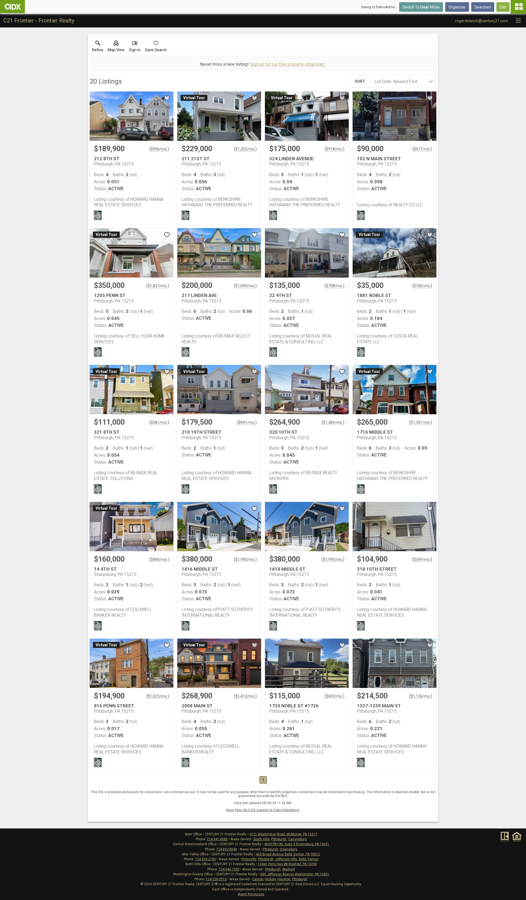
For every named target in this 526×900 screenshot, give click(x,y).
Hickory (270, 879)
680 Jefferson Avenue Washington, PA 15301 (294, 874)
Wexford (288, 869)
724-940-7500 (229, 869)
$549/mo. (422, 559)
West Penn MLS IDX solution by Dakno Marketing (262, 810)
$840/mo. (159, 559)
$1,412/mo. (245, 696)
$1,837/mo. (158, 286)
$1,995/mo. (245, 559)
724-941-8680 (217, 839)
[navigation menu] (518, 7)
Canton (257, 879)
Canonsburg (297, 839)
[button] (116, 47)
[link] (97, 47)
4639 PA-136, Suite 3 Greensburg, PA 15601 (296, 844)
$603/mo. (334, 696)
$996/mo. (159, 149)
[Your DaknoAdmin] (12, 6)
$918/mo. (334, 149)
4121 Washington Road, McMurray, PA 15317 (283, 834)
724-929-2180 (205, 859)
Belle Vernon (308, 859)
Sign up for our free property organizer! (288, 64)
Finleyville (249, 859)
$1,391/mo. (421, 422)
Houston (284, 879)
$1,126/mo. (421, 696)
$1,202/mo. (245, 149)
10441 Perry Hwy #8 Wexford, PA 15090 (287, 864)
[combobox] (401, 81)
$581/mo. (159, 422)
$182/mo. (422, 286)
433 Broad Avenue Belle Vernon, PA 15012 (288, 854)
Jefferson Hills (286, 859)
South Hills (261, 839)
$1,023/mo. (158, 696)
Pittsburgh (279, 839)
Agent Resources (251, 894)
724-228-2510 (216, 879)
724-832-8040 (226, 849)
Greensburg (288, 849)
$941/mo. (246, 422)
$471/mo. (422, 149)
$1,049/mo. (245, 286)
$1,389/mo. (333, 422)
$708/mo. (334, 286)
